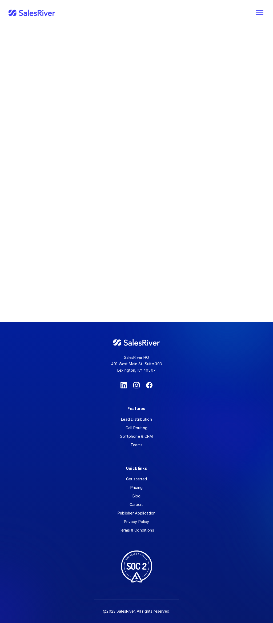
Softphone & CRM (136, 436)
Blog (137, 496)
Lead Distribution (136, 419)
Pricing (136, 487)
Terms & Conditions (136, 530)
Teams (136, 445)
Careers (136, 504)
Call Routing (136, 427)
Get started (136, 479)
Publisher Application (137, 513)
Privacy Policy (136, 521)
